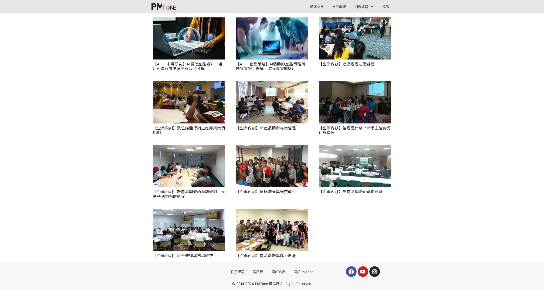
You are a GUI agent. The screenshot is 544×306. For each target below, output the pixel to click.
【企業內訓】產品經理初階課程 (347, 64)
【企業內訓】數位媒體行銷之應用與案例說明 (189, 130)
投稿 (385, 6)
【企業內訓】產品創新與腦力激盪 (266, 255)
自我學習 (339, 6)
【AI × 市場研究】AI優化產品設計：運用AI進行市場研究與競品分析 (187, 66)
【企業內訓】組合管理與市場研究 (183, 255)
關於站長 (278, 272)
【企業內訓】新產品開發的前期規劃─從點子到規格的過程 (189, 194)
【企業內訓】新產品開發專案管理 (266, 127)
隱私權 (258, 272)
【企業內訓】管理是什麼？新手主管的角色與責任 (355, 130)
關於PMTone (303, 272)
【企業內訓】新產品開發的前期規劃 (351, 191)
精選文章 (317, 6)
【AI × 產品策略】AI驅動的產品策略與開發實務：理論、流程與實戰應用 (270, 66)
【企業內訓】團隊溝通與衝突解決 (266, 191)
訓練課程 (361, 6)
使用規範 (237, 272)
